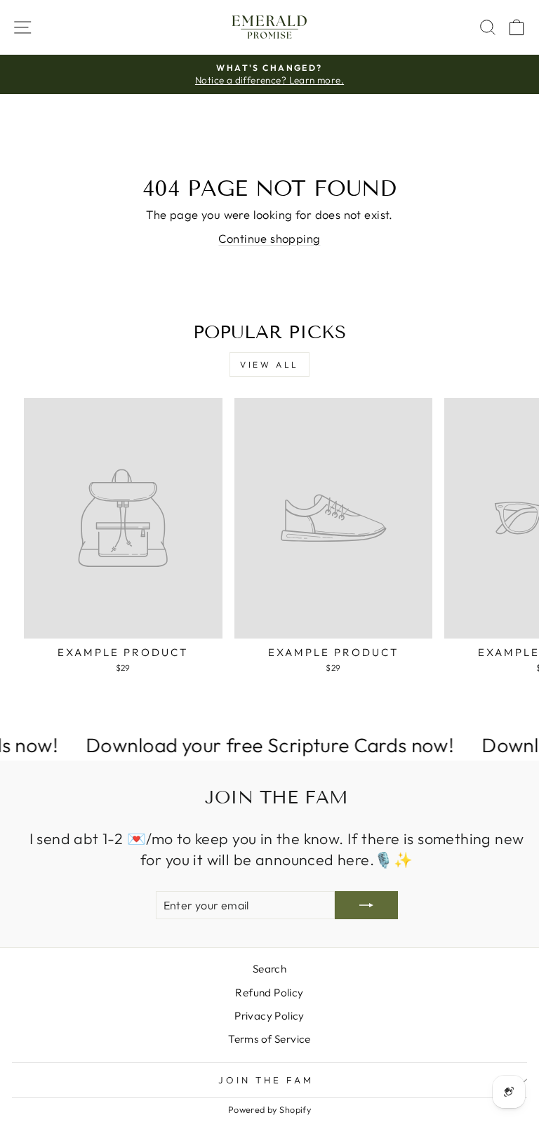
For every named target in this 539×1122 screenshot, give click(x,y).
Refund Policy (269, 992)
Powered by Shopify (269, 1109)
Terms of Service (269, 1039)
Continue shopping (269, 238)
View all (269, 364)
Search (269, 968)
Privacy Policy (269, 1015)
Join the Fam (266, 1080)
